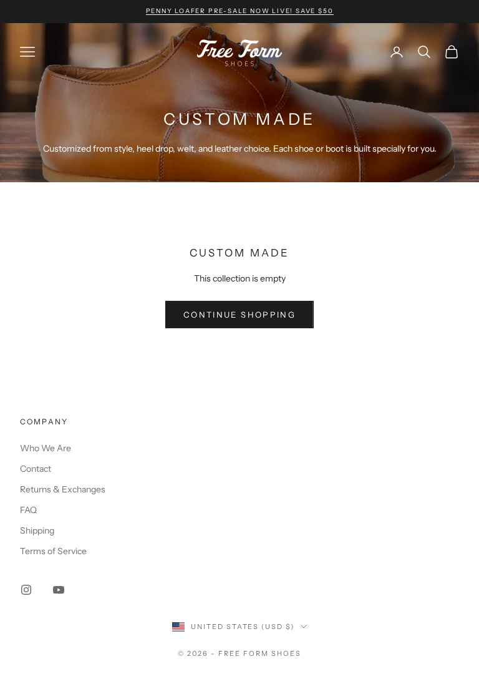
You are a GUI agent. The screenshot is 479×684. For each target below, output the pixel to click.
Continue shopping (239, 315)
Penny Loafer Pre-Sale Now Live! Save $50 (240, 11)
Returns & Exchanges (62, 489)
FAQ (28, 509)
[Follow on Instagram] (26, 590)
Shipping (37, 530)
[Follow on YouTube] (58, 590)
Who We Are (45, 448)
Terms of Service (53, 551)
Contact (35, 468)
